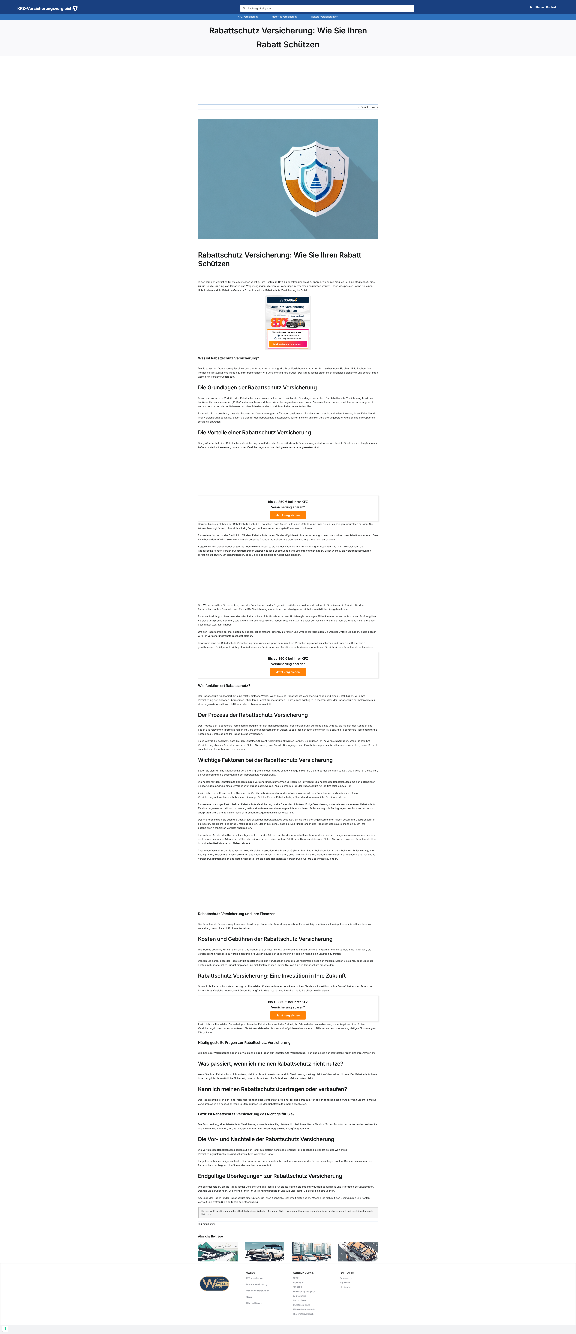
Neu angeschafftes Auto (290, 338)
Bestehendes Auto (290, 335)
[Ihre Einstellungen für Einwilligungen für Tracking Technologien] (5, 1329)
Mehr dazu (206, 1214)
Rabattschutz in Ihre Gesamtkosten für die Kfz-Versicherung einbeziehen (240, 609)
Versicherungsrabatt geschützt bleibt (320, 443)
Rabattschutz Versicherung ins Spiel (286, 290)
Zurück (365, 107)
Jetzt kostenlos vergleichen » (288, 344)
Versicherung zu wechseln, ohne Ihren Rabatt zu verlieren (338, 535)
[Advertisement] (288, 78)
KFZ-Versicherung (206, 1224)
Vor (374, 107)
